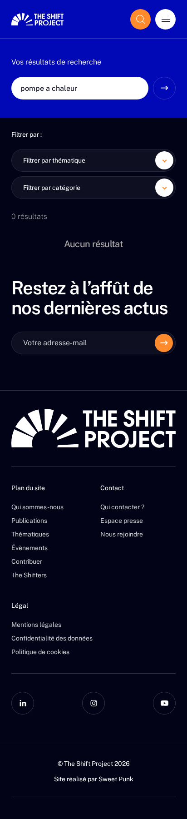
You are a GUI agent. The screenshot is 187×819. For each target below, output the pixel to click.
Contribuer (26, 561)
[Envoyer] (164, 343)
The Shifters (29, 575)
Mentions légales (36, 624)
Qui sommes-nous (37, 507)
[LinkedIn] (22, 703)
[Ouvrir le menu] (165, 19)
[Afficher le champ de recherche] (140, 19)
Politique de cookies (40, 651)
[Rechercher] (164, 88)
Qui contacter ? (122, 507)
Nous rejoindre (121, 534)
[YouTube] (164, 703)
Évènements (29, 547)
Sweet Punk (115, 779)
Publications (29, 520)
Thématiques (30, 534)
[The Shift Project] (37, 19)
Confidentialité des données (52, 638)
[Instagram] (93, 703)
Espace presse (121, 520)
